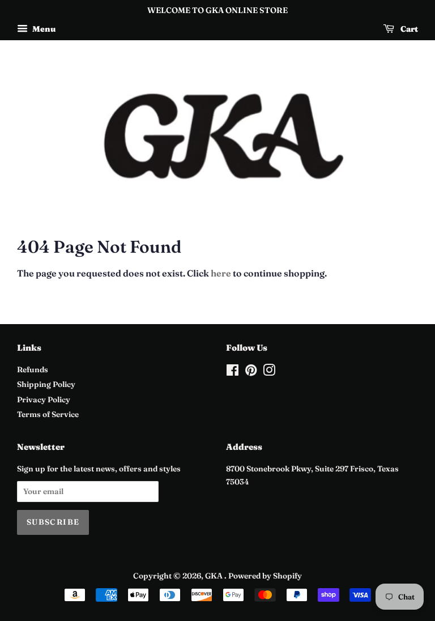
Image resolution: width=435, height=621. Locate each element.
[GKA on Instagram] (269, 372)
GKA (214, 575)
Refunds (32, 369)
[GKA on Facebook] (232, 372)
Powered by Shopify (265, 575)
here (221, 273)
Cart (408, 29)
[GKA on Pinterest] (251, 372)
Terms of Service (48, 414)
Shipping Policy (46, 384)
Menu (43, 29)
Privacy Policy (43, 399)
